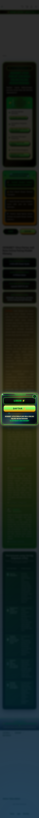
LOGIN (18, 401)
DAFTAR (17, 408)
